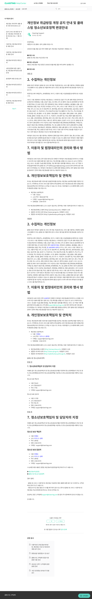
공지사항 (18, 9)
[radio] (51, 521)
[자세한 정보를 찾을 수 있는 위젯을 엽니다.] (84, 596)
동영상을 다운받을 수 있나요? (41, 553)
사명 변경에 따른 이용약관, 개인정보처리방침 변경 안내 (14, 70)
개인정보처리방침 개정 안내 (14, 61)
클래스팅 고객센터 (9, 9)
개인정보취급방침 (34, 471)
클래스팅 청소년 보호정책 (36, 474)
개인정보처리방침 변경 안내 (14, 85)
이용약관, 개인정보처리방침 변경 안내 (14, 102)
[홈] (15, 4)
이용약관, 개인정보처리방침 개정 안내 (14, 45)
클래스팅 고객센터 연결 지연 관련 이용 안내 (40, 559)
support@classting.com (56, 305)
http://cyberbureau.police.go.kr (54, 354)
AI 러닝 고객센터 (38, 3)
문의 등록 (83, 3)
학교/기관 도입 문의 (52, 3)
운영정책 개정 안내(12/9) (13, 79)
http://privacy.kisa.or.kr (53, 349)
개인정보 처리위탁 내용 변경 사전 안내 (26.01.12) (14, 24)
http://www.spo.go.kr (51, 351)
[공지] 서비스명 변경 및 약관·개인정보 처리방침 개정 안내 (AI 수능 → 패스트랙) (14, 35)
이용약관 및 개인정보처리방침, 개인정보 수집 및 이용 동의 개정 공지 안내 (41, 547)
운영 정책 (24, 9)
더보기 (14, 109)
